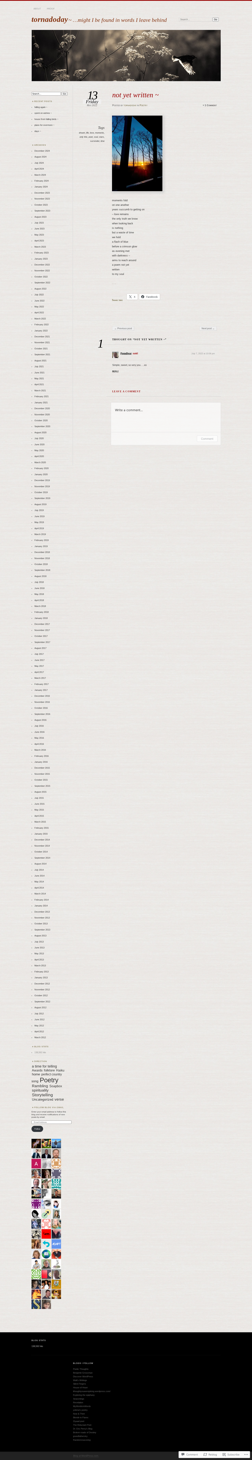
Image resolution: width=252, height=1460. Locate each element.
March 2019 (40, 534)
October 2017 (41, 636)
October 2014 (41, 852)
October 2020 (41, 420)
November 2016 (42, 702)
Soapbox (55, 1086)
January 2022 (41, 330)
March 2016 (40, 750)
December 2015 (42, 768)
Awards (37, 1070)
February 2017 (41, 684)
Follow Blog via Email (49, 1107)
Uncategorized (42, 1099)
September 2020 (42, 426)
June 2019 (39, 516)
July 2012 (39, 1013)
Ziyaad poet (78, 1421)
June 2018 (39, 588)
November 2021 (42, 342)
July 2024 (39, 163)
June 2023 (39, 228)
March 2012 (40, 1037)
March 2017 (40, 678)
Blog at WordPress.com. (86, 1455)
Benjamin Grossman (83, 1373)
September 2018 (42, 570)
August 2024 (40, 157)
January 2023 (41, 259)
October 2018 (41, 564)
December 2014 (42, 840)
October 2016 (41, 708)
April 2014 (39, 888)
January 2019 (41, 546)
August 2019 (40, 504)
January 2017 (41, 690)
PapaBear (126, 353)
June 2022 (39, 301)
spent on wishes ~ (43, 113)
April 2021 (39, 384)
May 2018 (39, 594)
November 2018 (42, 558)
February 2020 (41, 468)
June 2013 (39, 947)
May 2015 (39, 810)
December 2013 (42, 912)
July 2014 (39, 870)
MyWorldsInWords (82, 1406)
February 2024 (41, 181)
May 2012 (39, 1025)
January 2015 (41, 834)
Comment (207, 438)
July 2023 (39, 223)
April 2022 (39, 312)
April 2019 (39, 528)
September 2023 (42, 211)
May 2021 (39, 378)
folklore (49, 1070)
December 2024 (42, 151)
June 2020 (39, 444)
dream (82, 133)
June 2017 (39, 660)
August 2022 (40, 289)
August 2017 (40, 648)
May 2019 (39, 522)
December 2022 (42, 264)
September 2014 (42, 858)
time (103, 141)
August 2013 (40, 935)
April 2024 (39, 169)
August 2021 (40, 360)
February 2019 (41, 540)
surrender (94, 141)
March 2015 (40, 822)
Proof (51, 8)
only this (83, 137)
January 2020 (41, 474)
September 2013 (42, 930)
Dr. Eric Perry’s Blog (82, 1429)
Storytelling (42, 1095)
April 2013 (39, 959)
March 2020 (40, 462)
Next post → (208, 328)
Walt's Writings (80, 1380)
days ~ (37, 131)
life (87, 133)
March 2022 (40, 318)
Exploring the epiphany (84, 1395)
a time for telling (44, 1066)
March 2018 (40, 606)
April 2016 (39, 744)
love (92, 133)
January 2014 (41, 905)
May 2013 (39, 953)
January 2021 (41, 402)
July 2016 (39, 726)
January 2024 (41, 187)
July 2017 (39, 654)
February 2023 (41, 252)
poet (91, 137)
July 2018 (39, 582)
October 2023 (41, 205)
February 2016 (41, 756)
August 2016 (40, 720)
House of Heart (80, 1387)
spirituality (40, 1090)
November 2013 (42, 917)
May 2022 (39, 306)
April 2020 (39, 456)
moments (99, 133)
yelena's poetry (80, 1410)
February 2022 (41, 324)
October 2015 (41, 780)
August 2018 (40, 576)
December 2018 (42, 552)
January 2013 (41, 977)
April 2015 (39, 816)
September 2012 (42, 1001)
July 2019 (39, 510)
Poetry (143, 105)
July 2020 (39, 438)
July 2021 (39, 366)
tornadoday (50, 19)
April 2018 (39, 600)
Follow (37, 1129)
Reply (115, 371)
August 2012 (40, 1007)
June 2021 (39, 372)
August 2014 (40, 864)
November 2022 (42, 270)
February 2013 (41, 971)
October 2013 (41, 923)
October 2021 (41, 348)
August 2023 (40, 217)
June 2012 (39, 1019)
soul (96, 137)
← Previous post (123, 328)
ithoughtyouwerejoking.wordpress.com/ (91, 1391)
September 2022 (42, 282)
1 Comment (211, 105)
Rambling (40, 1086)
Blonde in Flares (80, 1417)
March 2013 (40, 965)
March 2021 (40, 390)
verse (59, 1099)
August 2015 (40, 792)
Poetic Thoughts (81, 1369)
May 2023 (39, 235)
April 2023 (39, 240)
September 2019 (42, 498)
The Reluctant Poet (82, 1425)
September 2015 (42, 786)
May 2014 (39, 881)
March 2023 (40, 247)
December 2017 (42, 624)
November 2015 (42, 774)
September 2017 (42, 642)
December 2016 (42, 696)
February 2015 (41, 828)
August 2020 (40, 432)
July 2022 (39, 294)
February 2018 (41, 612)
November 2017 (42, 630)
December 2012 (42, 983)
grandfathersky (80, 1436)
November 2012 (42, 989)
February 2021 (41, 396)
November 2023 (42, 199)
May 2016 (39, 738)
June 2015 (39, 804)
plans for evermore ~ (44, 125)
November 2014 (42, 846)
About (37, 8)
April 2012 (39, 1031)
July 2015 (39, 798)
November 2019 (42, 486)
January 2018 (41, 618)
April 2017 (39, 672)
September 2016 (42, 714)
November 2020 (42, 414)
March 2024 (40, 175)
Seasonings (78, 1399)
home (36, 1074)
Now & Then (79, 1414)
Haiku (60, 1070)
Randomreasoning (82, 1440)
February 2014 (41, 900)
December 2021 (42, 336)
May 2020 (39, 450)
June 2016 (39, 732)
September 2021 (42, 354)
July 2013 (39, 942)
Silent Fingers (79, 1384)
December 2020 (42, 408)
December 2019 (42, 480)
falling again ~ (40, 107)
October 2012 (41, 995)
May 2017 (39, 666)
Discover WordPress (83, 1376)
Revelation (78, 1402)
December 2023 (42, 193)
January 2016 (41, 762)
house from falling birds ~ (46, 119)
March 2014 (40, 893)
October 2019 (41, 492)
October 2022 (41, 276)
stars (101, 137)
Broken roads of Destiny (84, 1432)
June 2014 (39, 876)
